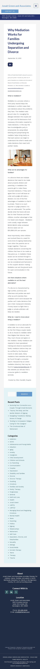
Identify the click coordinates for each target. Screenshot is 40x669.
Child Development (16, 458)
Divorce (12, 476)
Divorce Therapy (15, 479)
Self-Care (13, 534)
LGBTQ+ (12, 508)
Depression (14, 471)
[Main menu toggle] (36, 6)
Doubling (13, 481)
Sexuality (13, 542)
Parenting (13, 521)
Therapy (13, 555)
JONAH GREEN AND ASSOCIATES (18, 657)
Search (24, 394)
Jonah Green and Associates (16, 5)
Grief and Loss (15, 497)
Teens (12, 553)
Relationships (14, 529)
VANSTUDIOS (26, 666)
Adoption (13, 447)
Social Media (14, 547)
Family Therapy (15, 489)
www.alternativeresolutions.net (15, 90)
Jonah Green (14, 502)
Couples (12, 468)
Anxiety (12, 452)
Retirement (14, 531)
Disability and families (17, 473)
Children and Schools (17, 460)
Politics (12, 524)
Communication (15, 465)
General (12, 494)
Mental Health (14, 516)
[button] (10, 11)
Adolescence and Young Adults (20, 444)
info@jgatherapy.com (22, 612)
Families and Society (17, 487)
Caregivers (13, 455)
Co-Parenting (14, 463)
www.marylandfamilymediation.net (15, 88)
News (12, 518)
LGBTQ (12, 505)
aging (11, 450)
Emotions (13, 484)
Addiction (13, 439)
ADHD (12, 442)
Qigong (12, 526)
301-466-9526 (22, 610)
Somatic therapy (15, 550)
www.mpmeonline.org (21, 367)
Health (12, 500)
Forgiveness (14, 492)
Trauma (12, 558)
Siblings (12, 545)
